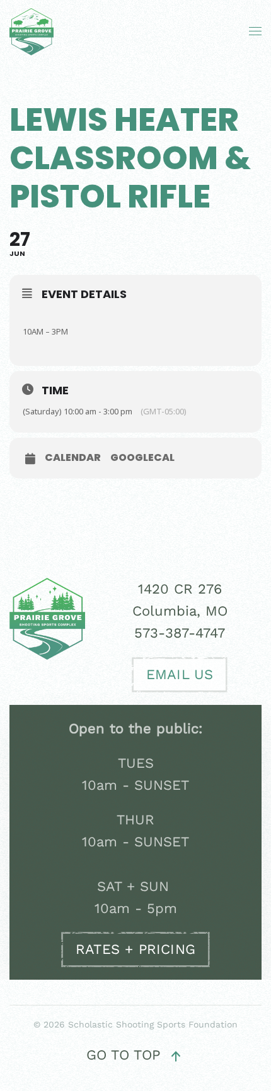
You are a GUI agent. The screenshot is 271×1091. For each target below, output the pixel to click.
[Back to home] (34, 31)
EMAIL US (180, 674)
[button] (255, 31)
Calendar (73, 457)
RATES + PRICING (135, 949)
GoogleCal (142, 457)
